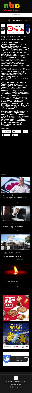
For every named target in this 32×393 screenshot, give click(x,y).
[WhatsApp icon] (10, 387)
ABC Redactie (7, 195)
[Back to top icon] (16, 378)
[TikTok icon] (17, 387)
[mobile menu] (29, 3)
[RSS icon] (21, 387)
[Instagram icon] (16, 387)
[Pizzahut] (16, 320)
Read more (21, 202)
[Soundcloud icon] (19, 387)
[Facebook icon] (12, 387)
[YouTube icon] (14, 387)
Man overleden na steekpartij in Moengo (12, 284)
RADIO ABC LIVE (17, 20)
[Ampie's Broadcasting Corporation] (13, 6)
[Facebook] (16, 365)
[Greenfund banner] (16, 348)
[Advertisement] (16, 155)
